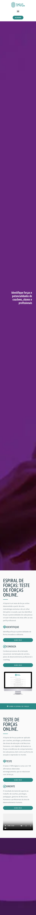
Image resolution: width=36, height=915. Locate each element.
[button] (18, 11)
